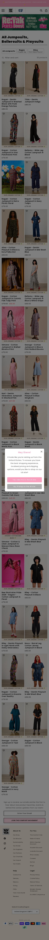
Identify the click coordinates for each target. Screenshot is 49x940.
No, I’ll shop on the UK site (24, 486)
